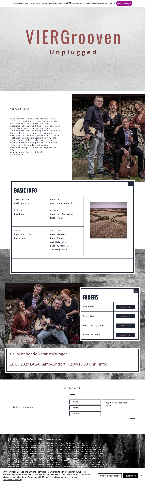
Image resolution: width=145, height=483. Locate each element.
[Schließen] (141, 475)
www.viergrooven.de (61, 203)
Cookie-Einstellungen (109, 475)
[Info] (102, 364)
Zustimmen (131, 475)
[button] (108, 220)
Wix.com (62, 439)
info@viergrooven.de (22, 407)
